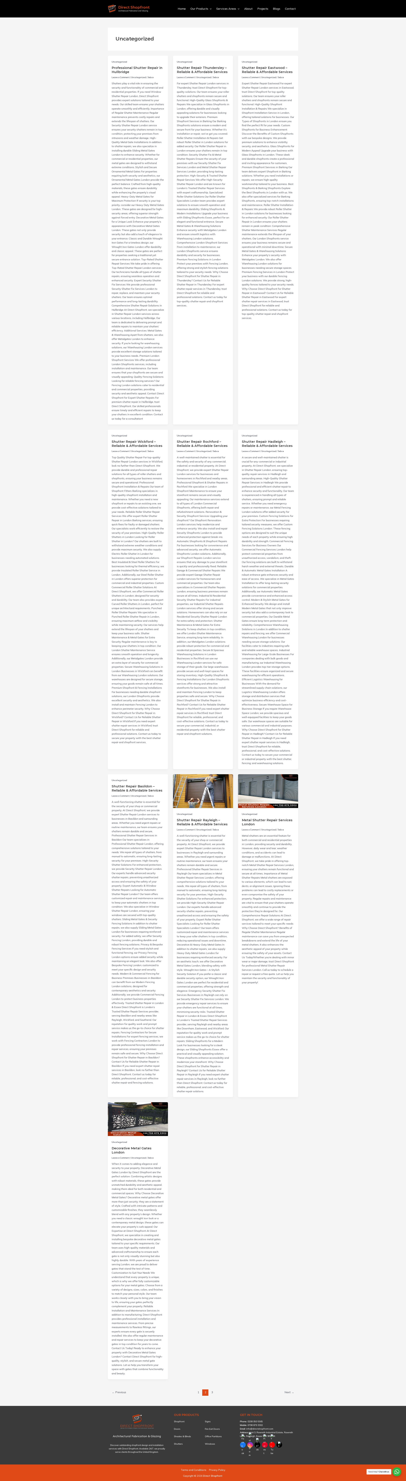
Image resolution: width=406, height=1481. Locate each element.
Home (182, 8)
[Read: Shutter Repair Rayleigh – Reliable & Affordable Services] (203, 791)
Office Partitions (213, 1436)
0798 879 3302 (255, 1425)
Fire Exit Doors (212, 1429)
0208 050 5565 (255, 1421)
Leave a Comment (121, 77)
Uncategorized (119, 61)
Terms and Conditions (193, 1469)
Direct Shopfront (134, 7)
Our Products (199, 8)
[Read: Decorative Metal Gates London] (138, 1119)
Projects (262, 8)
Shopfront (179, 1421)
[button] (210, 9)
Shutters (178, 1443)
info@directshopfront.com (259, 1428)
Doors (177, 1429)
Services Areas (226, 8)
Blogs (276, 8)
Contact (290, 8)
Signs (208, 1421)
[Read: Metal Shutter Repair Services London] (268, 791)
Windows (210, 1443)
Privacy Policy (217, 1469)
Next (289, 1392)
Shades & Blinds (182, 1436)
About (248, 8)
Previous (119, 1392)
